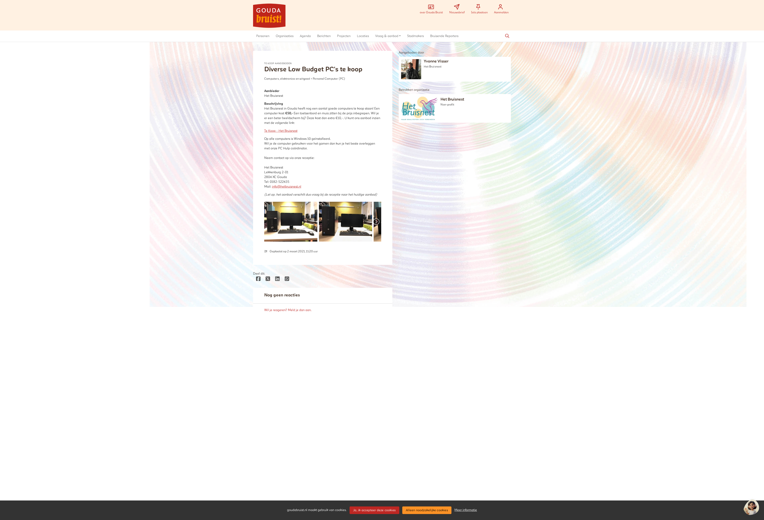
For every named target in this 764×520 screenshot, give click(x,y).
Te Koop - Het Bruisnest (280, 131)
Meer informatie (465, 510)
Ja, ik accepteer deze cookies (374, 510)
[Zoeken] (507, 36)
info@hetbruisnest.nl (286, 187)
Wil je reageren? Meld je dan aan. (288, 310)
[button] (263, 36)
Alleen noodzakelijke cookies (427, 510)
